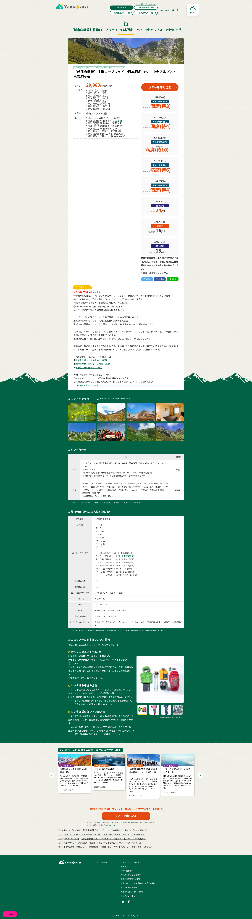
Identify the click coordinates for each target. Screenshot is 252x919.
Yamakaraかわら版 (146, 7)
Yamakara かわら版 (129, 862)
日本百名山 (79, 68)
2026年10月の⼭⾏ (71, 838)
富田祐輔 (117, 120)
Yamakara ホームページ (87, 385)
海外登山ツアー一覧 (122, 12)
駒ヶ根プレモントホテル (156, 463)
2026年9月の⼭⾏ (71, 834)
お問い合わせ (164, 10)
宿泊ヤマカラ (69, 842)
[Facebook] (177, 10)
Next (200, 775)
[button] (193, 10)
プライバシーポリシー (130, 895)
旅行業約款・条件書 (129, 887)
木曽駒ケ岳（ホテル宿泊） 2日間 (91, 360)
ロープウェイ (96, 68)
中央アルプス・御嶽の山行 (75, 847)
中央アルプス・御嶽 (72, 830)
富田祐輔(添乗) (128, 556)
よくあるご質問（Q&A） (131, 879)
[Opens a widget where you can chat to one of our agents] (10, 914)
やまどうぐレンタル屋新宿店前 (95, 463)
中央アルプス (119, 68)
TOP (60, 830)
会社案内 (124, 866)
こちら (112, 825)
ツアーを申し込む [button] (159, 87)
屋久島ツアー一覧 (146, 12)
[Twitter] (173, 10)
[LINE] (172, 279)
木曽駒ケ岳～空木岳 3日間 (89, 367)
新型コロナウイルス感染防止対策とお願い (138, 883)
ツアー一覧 (121, 7)
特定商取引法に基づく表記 (132, 891)
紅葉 (87, 68)
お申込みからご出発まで (131, 874)
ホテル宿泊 (108, 68)
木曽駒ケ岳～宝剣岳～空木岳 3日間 (93, 363)
